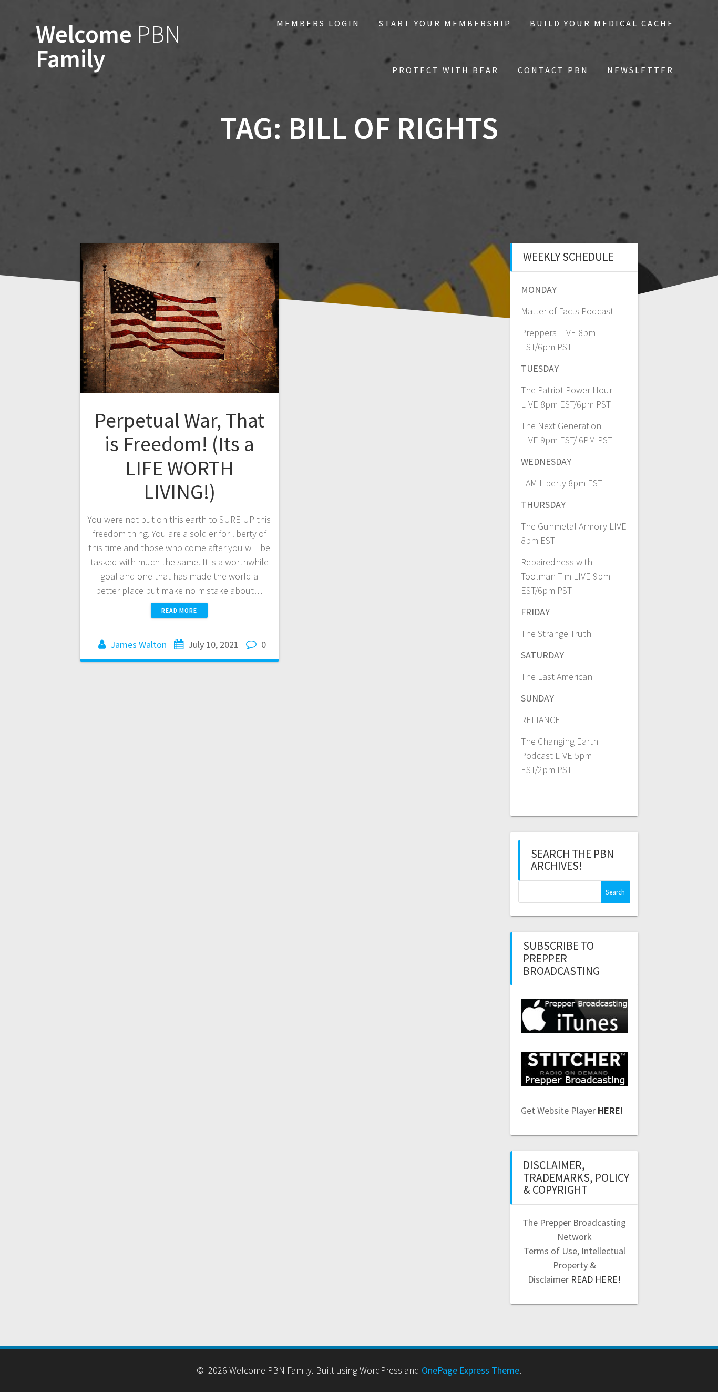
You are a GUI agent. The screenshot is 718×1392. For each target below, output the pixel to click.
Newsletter (640, 70)
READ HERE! (596, 1279)
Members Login (318, 23)
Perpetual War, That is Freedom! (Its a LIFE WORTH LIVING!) (179, 456)
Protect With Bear (445, 70)
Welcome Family (108, 47)
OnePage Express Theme (470, 1370)
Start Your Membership (445, 23)
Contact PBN (553, 70)
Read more (179, 610)
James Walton (138, 644)
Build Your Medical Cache (602, 23)
